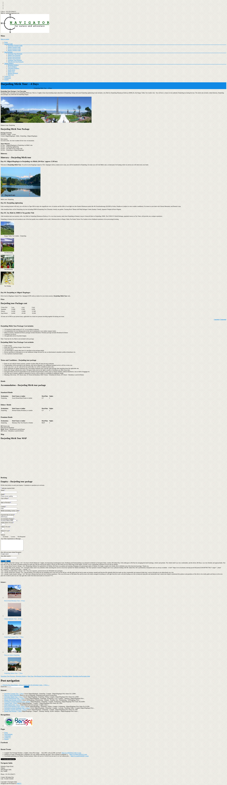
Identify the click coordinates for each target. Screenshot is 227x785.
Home (6, 42)
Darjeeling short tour (55, 676)
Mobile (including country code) (10, 510)
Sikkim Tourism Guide (14, 47)
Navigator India (85, 676)
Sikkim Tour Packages (14, 55)
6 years (79, 753)
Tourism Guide (8, 44)
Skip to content (5, 39)
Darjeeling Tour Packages (15, 54)
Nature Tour (11, 71)
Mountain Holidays (13, 65)
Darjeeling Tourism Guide (15, 45)
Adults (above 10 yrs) (7, 522)
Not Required (21, 536)
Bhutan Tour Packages (14, 58)
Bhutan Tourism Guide (14, 50)
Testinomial (7, 736)
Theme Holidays (9, 63)
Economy (5, 536)
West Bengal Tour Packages (15, 62)
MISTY (19, 783)
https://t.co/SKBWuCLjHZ (69, 753)
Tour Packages (8, 52)
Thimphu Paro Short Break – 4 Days (12, 685)
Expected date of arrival (8, 515)
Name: (3, 490)
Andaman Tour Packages (15, 60)
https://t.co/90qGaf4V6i (76, 754)
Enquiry (6, 79)
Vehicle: (3, 535)
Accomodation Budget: (7, 519)
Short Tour (11, 74)
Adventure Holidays (13, 68)
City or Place (5, 498)
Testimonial (7, 78)
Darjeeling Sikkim (67, 676)
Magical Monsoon (13, 73)
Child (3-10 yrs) (5, 526)
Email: (3, 494)
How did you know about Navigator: (11, 552)
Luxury (13, 536)
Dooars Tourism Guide (14, 49)
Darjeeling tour (77, 676)
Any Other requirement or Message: (11, 538)
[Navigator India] (25, 32)
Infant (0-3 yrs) (5, 531)
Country (3, 506)
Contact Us (7, 76)
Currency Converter (220, 319)
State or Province (6, 502)
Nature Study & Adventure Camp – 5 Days (36, 685)
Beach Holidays (12, 66)
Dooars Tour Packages (14, 57)
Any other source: (6, 556)
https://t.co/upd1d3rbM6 (77, 756)
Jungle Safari (11, 70)
